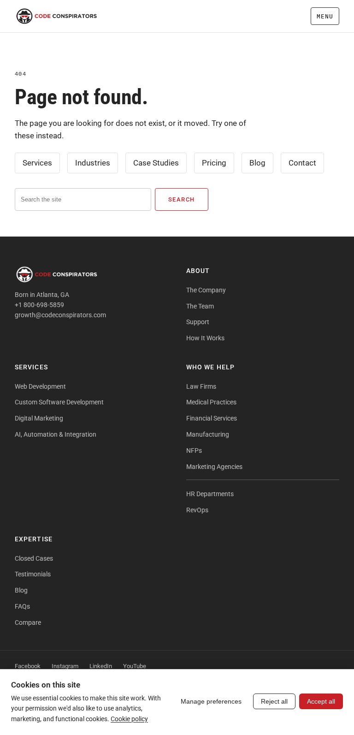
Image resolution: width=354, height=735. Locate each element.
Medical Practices (211, 402)
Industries (92, 162)
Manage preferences (211, 701)
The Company (206, 290)
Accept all (321, 701)
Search (181, 199)
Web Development (40, 386)
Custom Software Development (59, 402)
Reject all (274, 701)
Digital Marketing (39, 418)
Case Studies (156, 162)
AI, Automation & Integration (55, 434)
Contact (302, 162)
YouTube (134, 666)
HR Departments (210, 494)
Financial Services (211, 418)
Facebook (28, 666)
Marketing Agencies (214, 466)
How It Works (205, 338)
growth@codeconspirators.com (60, 315)
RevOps (197, 510)
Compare (28, 622)
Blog (257, 162)
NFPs (194, 450)
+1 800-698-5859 (39, 304)
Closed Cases (34, 558)
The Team (200, 306)
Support (197, 322)
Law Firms (201, 386)
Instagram (65, 666)
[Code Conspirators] (57, 16)
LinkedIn (100, 666)
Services (37, 162)
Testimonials (33, 574)
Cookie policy (129, 719)
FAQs (22, 606)
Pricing (214, 162)
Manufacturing (207, 434)
